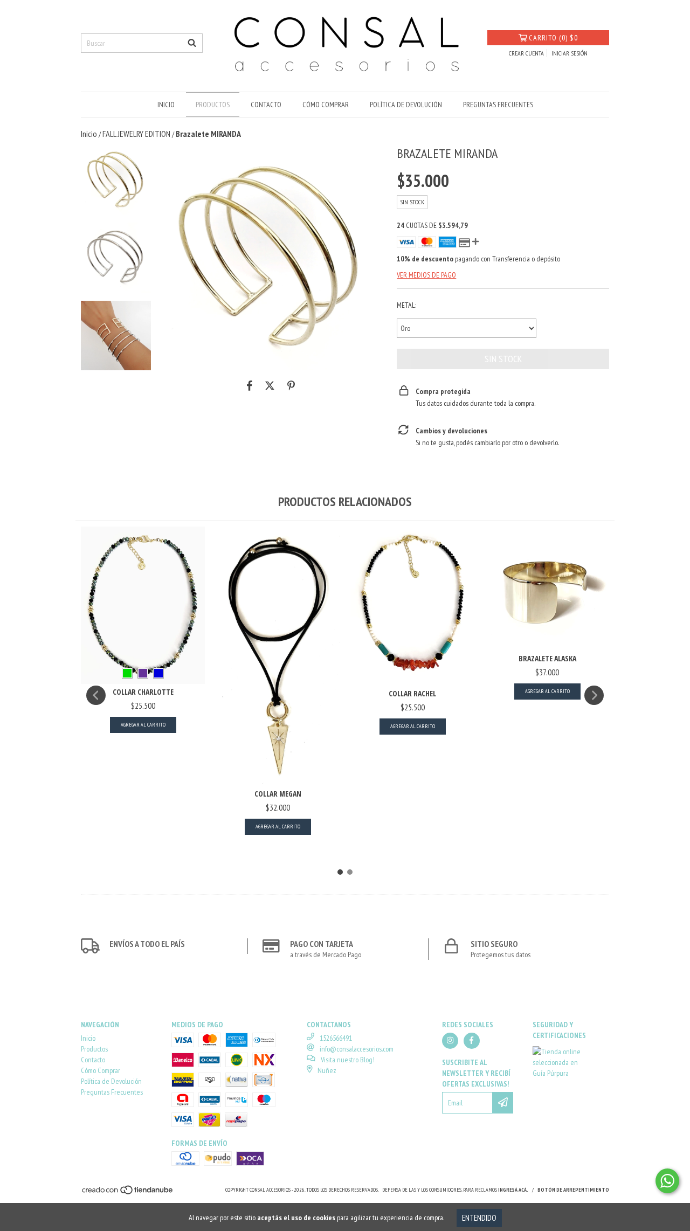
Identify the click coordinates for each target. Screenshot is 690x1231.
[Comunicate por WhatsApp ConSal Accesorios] (667, 1180)
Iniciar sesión (569, 53)
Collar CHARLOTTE (143, 692)
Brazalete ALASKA (547, 658)
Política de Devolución (406, 104)
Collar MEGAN (277, 794)
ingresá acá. (513, 1189)
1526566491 (336, 1038)
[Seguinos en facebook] (472, 1041)
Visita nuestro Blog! (348, 1059)
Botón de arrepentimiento (573, 1189)
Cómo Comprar (325, 104)
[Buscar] (192, 43)
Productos (213, 104)
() (553, 38)
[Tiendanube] (128, 1193)
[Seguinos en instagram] (450, 1041)
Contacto (266, 104)
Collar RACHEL (412, 693)
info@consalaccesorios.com (357, 1049)
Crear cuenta (526, 53)
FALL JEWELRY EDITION (136, 133)
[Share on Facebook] (249, 386)
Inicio (166, 104)
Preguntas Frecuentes (498, 104)
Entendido (479, 1218)
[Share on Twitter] (270, 386)
